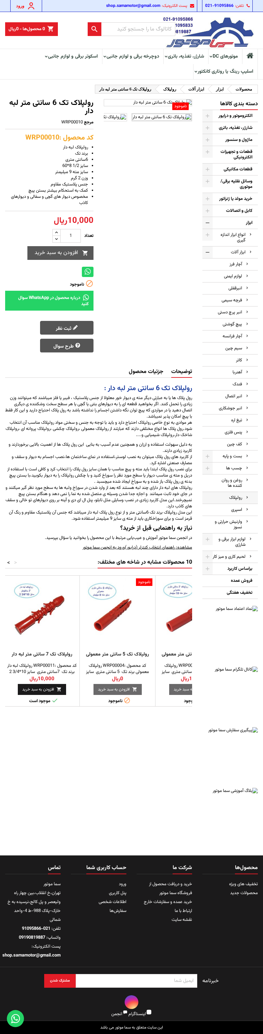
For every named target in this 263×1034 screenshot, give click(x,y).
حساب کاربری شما (106, 868)
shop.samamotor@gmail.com (133, 6)
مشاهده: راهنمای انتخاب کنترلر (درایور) (158, 547)
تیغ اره (236, 420)
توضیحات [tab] (181, 372)
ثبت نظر (64, 329)
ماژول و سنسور (238, 139)
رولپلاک (235, 497)
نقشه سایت (182, 919)
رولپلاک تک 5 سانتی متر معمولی (117, 654)
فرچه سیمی (232, 300)
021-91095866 (219, 6)
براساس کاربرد (239, 568)
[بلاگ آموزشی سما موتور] (230, 815)
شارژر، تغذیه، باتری (186, 56)
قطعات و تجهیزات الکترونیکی (236, 154)
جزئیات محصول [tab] (146, 372)
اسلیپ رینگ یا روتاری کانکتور (225, 71)
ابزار (249, 222)
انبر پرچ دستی (230, 312)
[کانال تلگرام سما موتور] (230, 694)
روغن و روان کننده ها (232, 483)
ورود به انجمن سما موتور (104, 547)
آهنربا (237, 372)
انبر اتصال (233, 396)
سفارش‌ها (118, 910)
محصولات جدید (244, 893)
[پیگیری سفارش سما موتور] (230, 755)
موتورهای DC (225, 56)
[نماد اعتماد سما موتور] (230, 633)
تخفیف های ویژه (243, 884)
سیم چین (233, 348)
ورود (122, 884)
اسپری (236, 509)
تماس (54, 868)
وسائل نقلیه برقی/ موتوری (236, 184)
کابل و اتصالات (239, 210)
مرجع (88, 122)
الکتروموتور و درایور (235, 115)
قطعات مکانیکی (238, 169)
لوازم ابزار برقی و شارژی (232, 542)
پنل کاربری (117, 893)
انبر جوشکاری (230, 408)
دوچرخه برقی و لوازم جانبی (133, 56)
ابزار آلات (238, 252)
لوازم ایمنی (233, 276)
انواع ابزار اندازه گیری (233, 237)
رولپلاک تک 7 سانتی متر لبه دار (42, 654)
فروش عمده (241, 580)
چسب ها (234, 468)
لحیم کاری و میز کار (229, 556)
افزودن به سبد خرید (61, 253)
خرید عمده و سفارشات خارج (168, 902)
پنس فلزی (233, 432)
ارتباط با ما (183, 910)
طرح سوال (64, 346)
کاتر (239, 360)
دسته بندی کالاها (239, 104)
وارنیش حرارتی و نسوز (228, 524)
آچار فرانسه (232, 336)
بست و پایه (232, 456)
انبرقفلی (235, 288)
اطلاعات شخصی (112, 902)
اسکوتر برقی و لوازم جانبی (73, 56)
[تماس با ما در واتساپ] (15, 1018)
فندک (237, 384)
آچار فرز (235, 264)
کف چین (234, 444)
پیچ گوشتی (232, 324)
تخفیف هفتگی (239, 592)
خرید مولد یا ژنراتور (235, 198)
